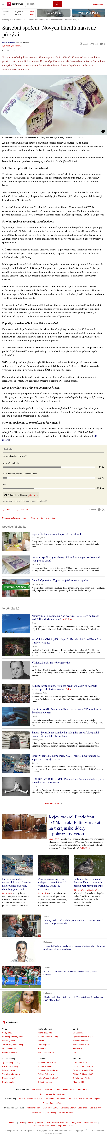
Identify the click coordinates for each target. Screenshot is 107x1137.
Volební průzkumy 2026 (12, 1037)
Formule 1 (77, 1048)
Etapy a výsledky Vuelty (48, 1037)
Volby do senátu (9, 1048)
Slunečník (61, 1098)
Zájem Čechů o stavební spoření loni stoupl (56, 534)
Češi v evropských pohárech (52, 1094)
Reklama (31, 1123)
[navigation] (3, 4)
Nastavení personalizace (62, 1125)
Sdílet (95, 44)
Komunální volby (9, 1052)
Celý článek (85, 848)
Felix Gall (42, 1048)
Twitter (22, 1123)
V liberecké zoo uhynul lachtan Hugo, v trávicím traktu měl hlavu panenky (88, 882)
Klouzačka (72, 1098)
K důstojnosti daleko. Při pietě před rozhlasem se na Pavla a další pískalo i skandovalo (64, 687)
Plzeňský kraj (37, 740)
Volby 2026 (7, 1033)
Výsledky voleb (8, 1040)
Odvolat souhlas (41, 1125)
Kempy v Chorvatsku (47, 1062)
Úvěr (54, 518)
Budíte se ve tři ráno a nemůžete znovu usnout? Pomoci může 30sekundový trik (67, 710)
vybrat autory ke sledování (12, 46)
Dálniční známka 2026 (83, 1066)
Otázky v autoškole (81, 1078)
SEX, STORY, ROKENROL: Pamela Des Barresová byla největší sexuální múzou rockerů (68, 780)
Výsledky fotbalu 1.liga (83, 1037)
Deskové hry (95, 1108)
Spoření (34, 518)
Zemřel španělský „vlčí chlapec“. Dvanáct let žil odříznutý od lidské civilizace (67, 640)
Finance (25, 518)
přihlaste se (33, 495)
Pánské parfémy (66, 1112)
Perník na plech (9, 1082)
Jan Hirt (41, 1040)
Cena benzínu (83, 1089)
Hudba (34, 786)
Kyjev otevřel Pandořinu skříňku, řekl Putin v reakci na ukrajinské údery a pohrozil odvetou (74, 825)
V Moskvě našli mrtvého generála (51, 662)
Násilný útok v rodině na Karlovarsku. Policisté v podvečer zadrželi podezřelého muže (65, 617)
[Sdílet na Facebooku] (99, 509)
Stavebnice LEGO (50, 1108)
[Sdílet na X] (103, 509)
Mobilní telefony (33, 1108)
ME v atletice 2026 (81, 1044)
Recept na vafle (9, 1078)
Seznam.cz (98, 4)
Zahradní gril (48, 1103)
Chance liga (78, 1033)
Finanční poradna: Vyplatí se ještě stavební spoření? (61, 580)
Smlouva (45, 518)
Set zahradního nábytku (89, 1098)
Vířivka (59, 1103)
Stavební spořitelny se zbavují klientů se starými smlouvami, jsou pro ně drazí (66, 558)
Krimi (34, 623)
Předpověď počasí (51, 1089)
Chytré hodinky (49, 1112)
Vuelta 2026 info (45, 1033)
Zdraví (34, 716)
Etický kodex (76, 1123)
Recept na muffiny (10, 1066)
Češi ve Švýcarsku (46, 1074)
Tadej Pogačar (44, 1044)
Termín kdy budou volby (12, 1044)
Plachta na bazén (34, 1098)
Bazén (22, 1098)
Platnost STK (78, 1082)
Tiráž (47, 1123)
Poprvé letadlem (45, 1066)
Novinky (11, 42)
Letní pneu (82, 1108)
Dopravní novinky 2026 (83, 1070)
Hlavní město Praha (39, 693)
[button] (53, 105)
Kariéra (40, 1123)
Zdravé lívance (8, 1070)
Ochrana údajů (90, 1123)
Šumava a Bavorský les (48, 1070)
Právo (4, 42)
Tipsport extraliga (80, 1040)
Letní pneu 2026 (80, 1062)
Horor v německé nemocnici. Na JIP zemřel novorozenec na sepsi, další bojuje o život (66, 757)
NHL (75, 1052)
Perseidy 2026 (68, 1089)
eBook (85, 44)
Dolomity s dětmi (45, 1082)
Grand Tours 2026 (46, 1052)
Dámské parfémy (68, 1108)
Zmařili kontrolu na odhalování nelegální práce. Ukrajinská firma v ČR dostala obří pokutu (65, 734)
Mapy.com (36, 1089)
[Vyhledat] (57, 4)
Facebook (12, 1123)
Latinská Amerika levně (48, 1078)
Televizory (36, 1112)
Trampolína (49, 1098)
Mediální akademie (60, 1123)
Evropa (34, 646)
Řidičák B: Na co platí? (83, 1074)
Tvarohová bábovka (11, 1074)
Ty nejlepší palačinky (11, 1062)
